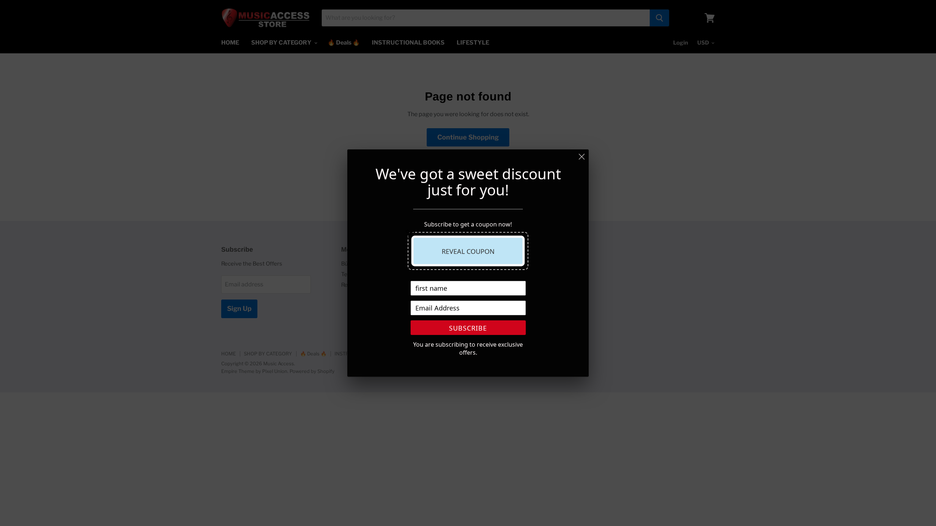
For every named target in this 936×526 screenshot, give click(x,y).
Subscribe (468, 328)
